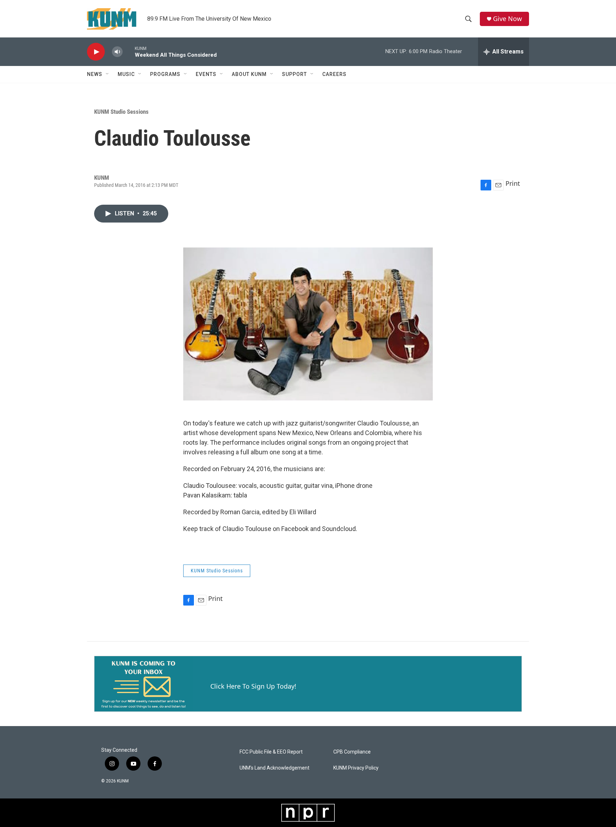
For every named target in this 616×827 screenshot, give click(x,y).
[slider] (129, 51)
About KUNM (249, 74)
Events (206, 74)
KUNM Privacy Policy (356, 768)
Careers (334, 74)
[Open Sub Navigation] (108, 74)
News (94, 74)
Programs (165, 74)
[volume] (117, 52)
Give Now (507, 18)
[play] (96, 52)
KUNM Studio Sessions (121, 111)
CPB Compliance (352, 752)
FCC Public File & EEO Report (271, 752)
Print (512, 183)
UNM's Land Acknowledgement (274, 768)
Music (126, 74)
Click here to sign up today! (253, 686)
